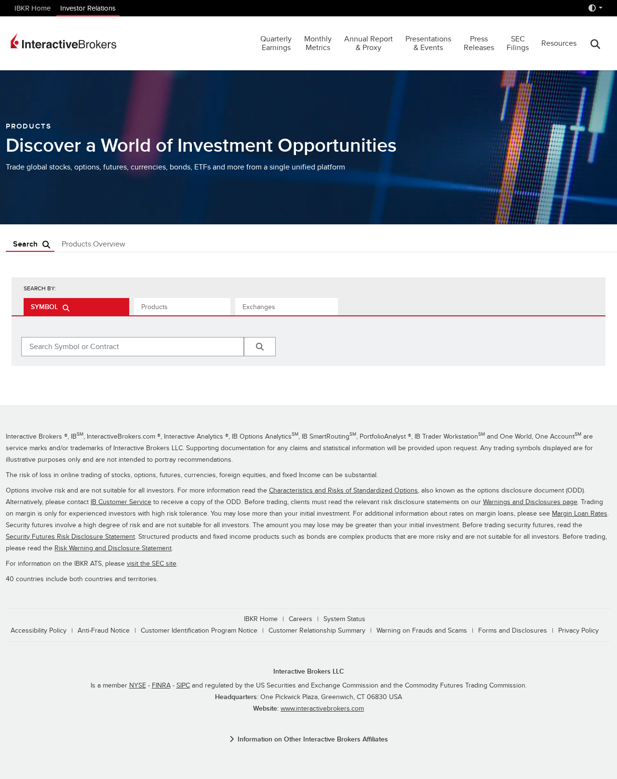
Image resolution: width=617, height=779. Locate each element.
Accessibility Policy (39, 630)
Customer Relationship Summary (316, 630)
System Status (344, 619)
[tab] (76, 306)
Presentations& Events (428, 43)
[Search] (595, 43)
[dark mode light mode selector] (595, 8)
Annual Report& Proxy (368, 43)
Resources (559, 43)
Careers (300, 619)
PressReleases (479, 43)
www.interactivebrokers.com (322, 708)
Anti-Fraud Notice (104, 630)
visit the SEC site (151, 563)
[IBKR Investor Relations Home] (64, 41)
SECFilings (518, 43)
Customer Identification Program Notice (199, 630)
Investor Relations (88, 8)
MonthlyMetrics (318, 43)
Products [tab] (154, 307)
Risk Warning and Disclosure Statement (113, 548)
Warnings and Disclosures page (530, 502)
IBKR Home (32, 8)
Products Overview (93, 244)
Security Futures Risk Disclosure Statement (70, 536)
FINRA (161, 685)
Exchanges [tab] (258, 307)
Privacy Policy (578, 630)
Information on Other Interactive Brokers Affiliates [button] (313, 739)
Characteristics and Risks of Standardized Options (343, 490)
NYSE (137, 685)
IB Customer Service (121, 502)
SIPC (183, 685)
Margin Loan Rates (579, 513)
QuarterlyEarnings (276, 43)
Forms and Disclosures (512, 630)
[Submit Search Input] (260, 346)
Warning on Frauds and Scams (421, 630)
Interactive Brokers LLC (308, 671)
